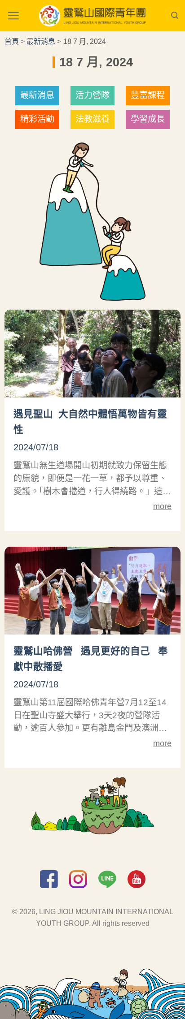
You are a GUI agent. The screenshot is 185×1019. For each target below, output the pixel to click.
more (162, 506)
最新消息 (40, 41)
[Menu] (13, 15)
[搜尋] (174, 15)
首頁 (11, 41)
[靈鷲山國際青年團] (92, 15)
